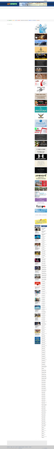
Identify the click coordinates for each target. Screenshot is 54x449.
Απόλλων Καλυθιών (44, 279)
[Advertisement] (27, 13)
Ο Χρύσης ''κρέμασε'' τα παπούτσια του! (37, 232)
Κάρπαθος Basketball (44, 366)
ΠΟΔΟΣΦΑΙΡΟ (10, 20)
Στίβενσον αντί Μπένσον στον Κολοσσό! (37, 240)
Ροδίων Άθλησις (43, 421)
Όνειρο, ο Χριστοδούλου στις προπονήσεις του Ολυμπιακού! (37, 248)
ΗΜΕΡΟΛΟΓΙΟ (30, 20)
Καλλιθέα (43, 368)
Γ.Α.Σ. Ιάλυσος (43, 281)
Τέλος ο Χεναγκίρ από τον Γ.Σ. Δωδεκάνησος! (37, 271)
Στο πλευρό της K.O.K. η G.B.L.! (37, 279)
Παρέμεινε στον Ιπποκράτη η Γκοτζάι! (37, 327)
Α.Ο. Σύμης (43, 257)
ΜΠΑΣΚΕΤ (13, 20)
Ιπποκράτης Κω (43, 350)
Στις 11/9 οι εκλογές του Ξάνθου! (36, 295)
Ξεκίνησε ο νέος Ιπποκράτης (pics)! (37, 334)
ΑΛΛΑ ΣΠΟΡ (18, 20)
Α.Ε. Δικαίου (43, 249)
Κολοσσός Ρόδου (44, 380)
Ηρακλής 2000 (43, 336)
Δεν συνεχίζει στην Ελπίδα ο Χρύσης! (37, 255)
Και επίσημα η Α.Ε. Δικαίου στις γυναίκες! (37, 263)
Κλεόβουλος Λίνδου (44, 370)
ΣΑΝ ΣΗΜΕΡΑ (38, 20)
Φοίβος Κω (43, 427)
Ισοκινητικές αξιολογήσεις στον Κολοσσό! (37, 303)
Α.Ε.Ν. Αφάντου (43, 251)
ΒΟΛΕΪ (16, 20)
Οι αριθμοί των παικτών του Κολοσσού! (37, 311)
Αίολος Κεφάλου (43, 259)
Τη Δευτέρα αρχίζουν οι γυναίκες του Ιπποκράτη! (36, 319)
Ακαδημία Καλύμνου (44, 265)
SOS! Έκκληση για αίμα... (37, 287)
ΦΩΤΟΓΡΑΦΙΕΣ (34, 20)
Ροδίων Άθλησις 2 (44, 425)
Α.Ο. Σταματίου (43, 255)
